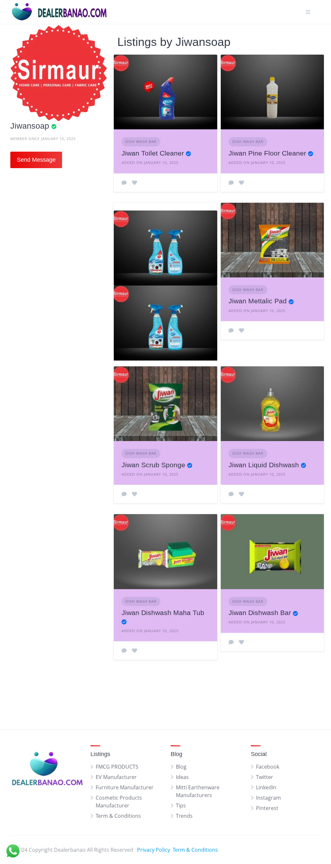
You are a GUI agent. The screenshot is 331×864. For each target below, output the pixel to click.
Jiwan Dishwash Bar (260, 612)
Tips (181, 805)
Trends (184, 815)
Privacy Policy (153, 849)
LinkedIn (266, 787)
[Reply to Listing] (124, 183)
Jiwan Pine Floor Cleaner (267, 153)
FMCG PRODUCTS (117, 766)
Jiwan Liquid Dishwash (264, 465)
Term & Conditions (118, 815)
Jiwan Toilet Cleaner (153, 153)
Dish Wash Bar (140, 141)
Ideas (182, 777)
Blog (181, 766)
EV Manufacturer (116, 777)
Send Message (36, 160)
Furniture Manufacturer (125, 787)
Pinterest (267, 808)
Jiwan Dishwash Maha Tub (163, 612)
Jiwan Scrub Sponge (153, 465)
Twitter (264, 777)
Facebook (267, 766)
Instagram (268, 797)
